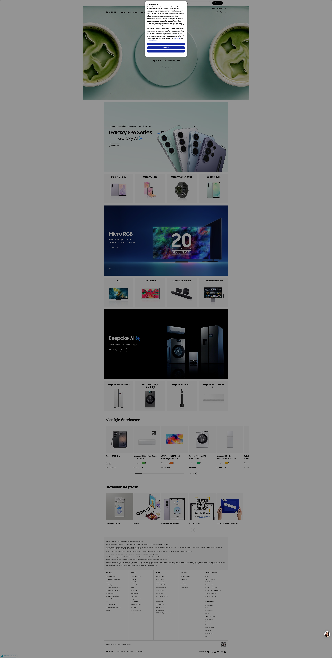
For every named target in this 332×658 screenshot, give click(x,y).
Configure (166, 51)
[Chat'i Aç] (327, 634)
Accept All (166, 44)
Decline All (166, 47)
